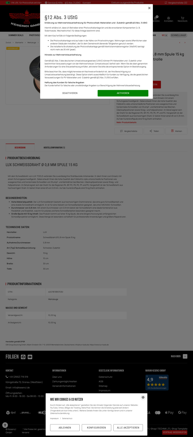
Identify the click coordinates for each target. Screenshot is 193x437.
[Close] (149, 8)
